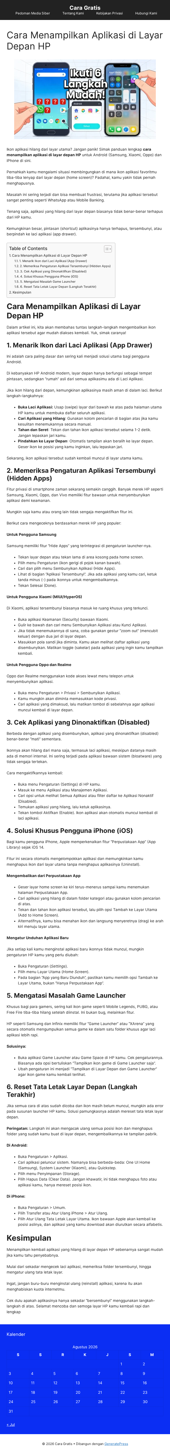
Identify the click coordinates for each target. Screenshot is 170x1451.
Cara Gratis (85, 7)
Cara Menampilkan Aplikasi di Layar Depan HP (49, 255)
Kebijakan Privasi (109, 13)
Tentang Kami (73, 13)
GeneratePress (116, 1444)
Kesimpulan (22, 292)
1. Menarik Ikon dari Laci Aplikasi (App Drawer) (53, 261)
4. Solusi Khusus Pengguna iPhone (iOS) (49, 276)
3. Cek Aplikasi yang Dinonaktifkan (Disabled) (53, 271)
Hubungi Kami (146, 13)
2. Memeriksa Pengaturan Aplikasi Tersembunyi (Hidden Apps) (65, 266)
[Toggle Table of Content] (106, 249)
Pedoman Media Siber (32, 13)
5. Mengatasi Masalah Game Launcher (47, 281)
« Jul (11, 1424)
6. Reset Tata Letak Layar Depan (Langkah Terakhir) (58, 286)
